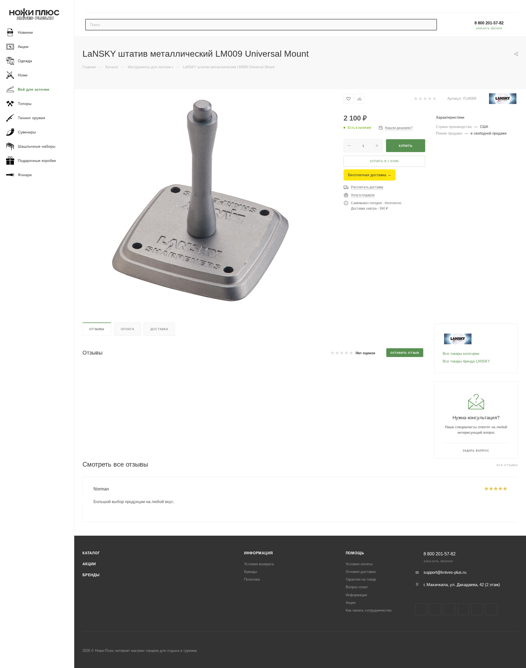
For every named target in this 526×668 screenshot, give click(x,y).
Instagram (435, 609)
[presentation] (82, 499)
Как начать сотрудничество (368, 610)
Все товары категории (461, 354)
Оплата (127, 329)
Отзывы (96, 329)
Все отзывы (507, 465)
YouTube (463, 609)
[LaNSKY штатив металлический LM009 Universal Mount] (207, 200)
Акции (89, 564)
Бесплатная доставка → (369, 175)
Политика (252, 579)
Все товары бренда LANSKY (466, 361)
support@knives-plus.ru (445, 572)
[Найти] (430, 24)
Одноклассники (477, 609)
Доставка (159, 329)
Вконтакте (421, 609)
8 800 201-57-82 (489, 23)
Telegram (449, 609)
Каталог (91, 553)
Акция (351, 603)
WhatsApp (491, 609)
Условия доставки (361, 572)
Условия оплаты (359, 564)
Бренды (91, 575)
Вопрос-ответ (357, 587)
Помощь (355, 553)
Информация (258, 553)
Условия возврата (259, 564)
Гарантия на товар (361, 579)
